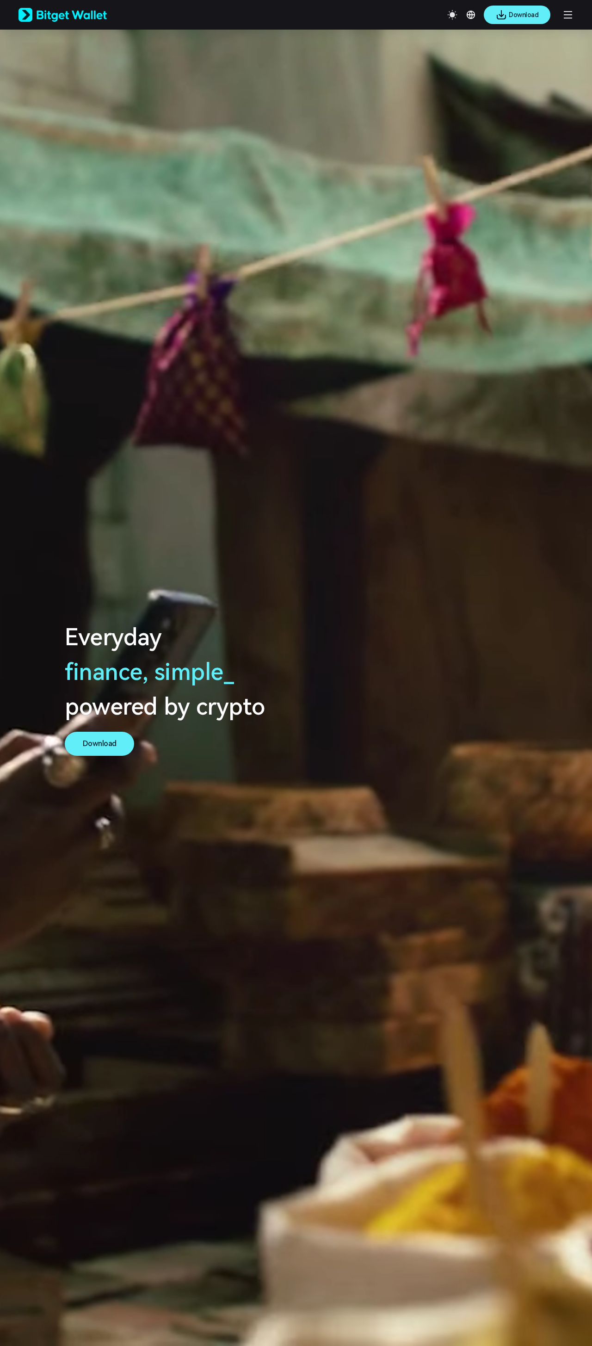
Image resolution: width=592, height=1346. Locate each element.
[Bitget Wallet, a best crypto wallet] (74, 15)
